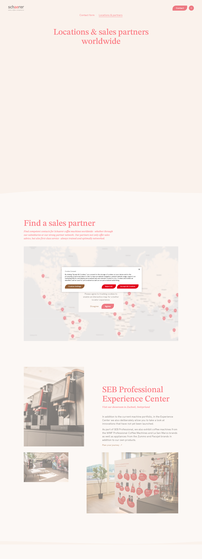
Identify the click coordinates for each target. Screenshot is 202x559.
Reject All (109, 286)
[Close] (139, 269)
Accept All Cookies (127, 286)
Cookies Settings (74, 286)
